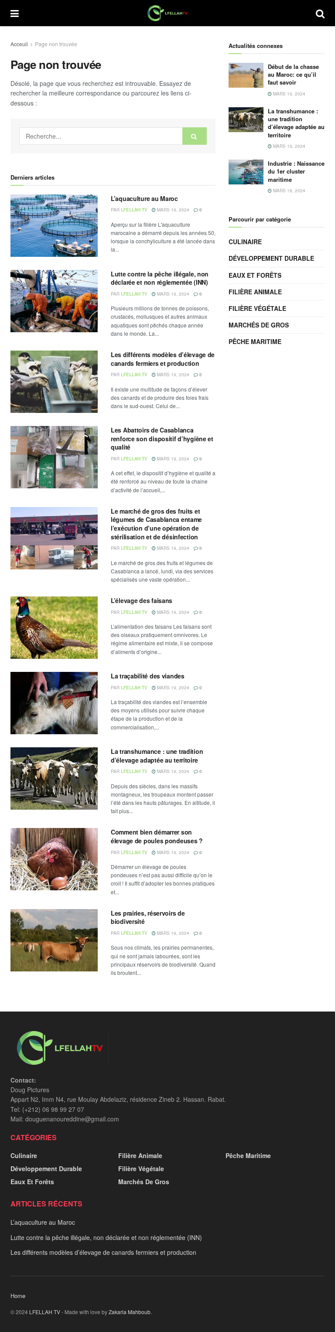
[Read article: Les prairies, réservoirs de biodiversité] (54, 940)
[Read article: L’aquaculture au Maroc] (54, 225)
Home (17, 1295)
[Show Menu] (14, 13)
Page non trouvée (56, 44)
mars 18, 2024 (288, 190)
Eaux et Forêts (255, 275)
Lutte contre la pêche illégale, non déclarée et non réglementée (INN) (160, 278)
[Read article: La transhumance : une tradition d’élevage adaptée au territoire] (54, 778)
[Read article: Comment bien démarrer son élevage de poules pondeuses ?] (54, 859)
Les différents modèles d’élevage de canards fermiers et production (163, 359)
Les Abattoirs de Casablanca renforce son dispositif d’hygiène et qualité (162, 438)
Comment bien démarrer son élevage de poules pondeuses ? (157, 836)
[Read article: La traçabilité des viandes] (54, 703)
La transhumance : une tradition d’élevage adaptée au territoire (157, 755)
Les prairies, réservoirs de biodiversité (148, 917)
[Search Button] (320, 13)
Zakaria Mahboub (129, 1311)
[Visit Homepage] (167, 13)
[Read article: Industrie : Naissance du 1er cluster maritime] (246, 172)
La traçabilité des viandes (148, 675)
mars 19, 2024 (172, 210)
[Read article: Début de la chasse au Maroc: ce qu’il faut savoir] (246, 75)
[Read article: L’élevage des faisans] (54, 627)
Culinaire (245, 241)
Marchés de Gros (259, 324)
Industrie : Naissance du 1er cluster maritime (296, 171)
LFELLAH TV (134, 210)
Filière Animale (255, 291)
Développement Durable (271, 258)
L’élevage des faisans (141, 600)
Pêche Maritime (255, 341)
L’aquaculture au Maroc (144, 198)
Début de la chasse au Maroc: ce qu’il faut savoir (293, 74)
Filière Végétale (257, 308)
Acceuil (19, 44)
